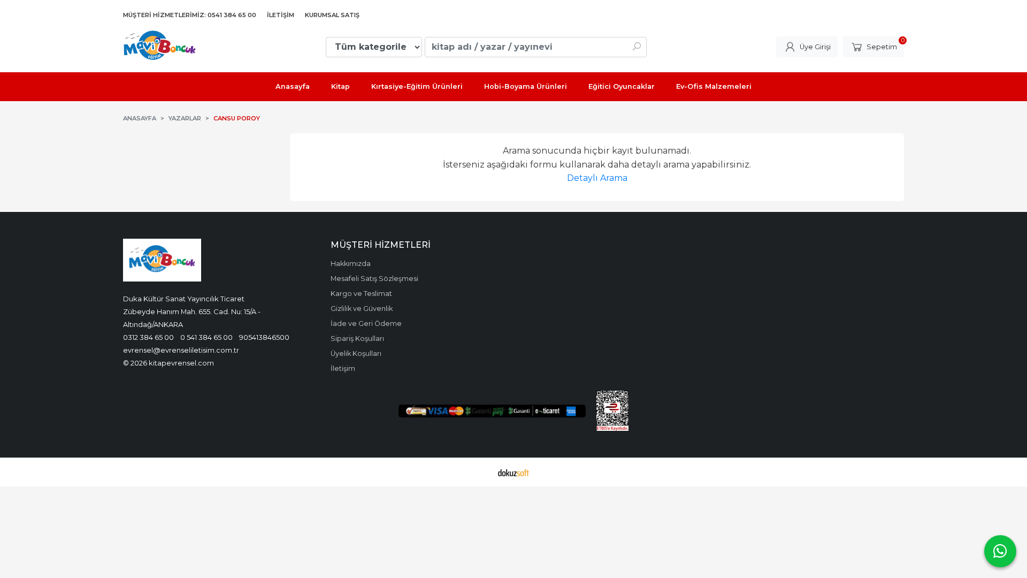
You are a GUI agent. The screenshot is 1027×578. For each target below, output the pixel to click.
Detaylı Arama (597, 178)
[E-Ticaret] (513, 472)
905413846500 (264, 337)
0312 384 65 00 (148, 337)
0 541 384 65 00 (206, 337)
